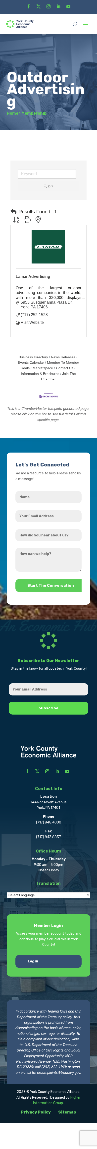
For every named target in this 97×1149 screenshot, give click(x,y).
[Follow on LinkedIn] (58, 6)
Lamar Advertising (33, 276)
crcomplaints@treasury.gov (58, 1073)
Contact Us (64, 368)
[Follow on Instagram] (48, 6)
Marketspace (43, 368)
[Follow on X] (39, 6)
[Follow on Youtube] (68, 6)
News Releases (63, 357)
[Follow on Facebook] (29, 6)
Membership (34, 113)
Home (12, 113)
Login (33, 961)
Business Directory (33, 357)
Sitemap (67, 1112)
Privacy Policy (36, 1112)
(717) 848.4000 (48, 822)
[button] (13, 211)
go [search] (50, 186)
